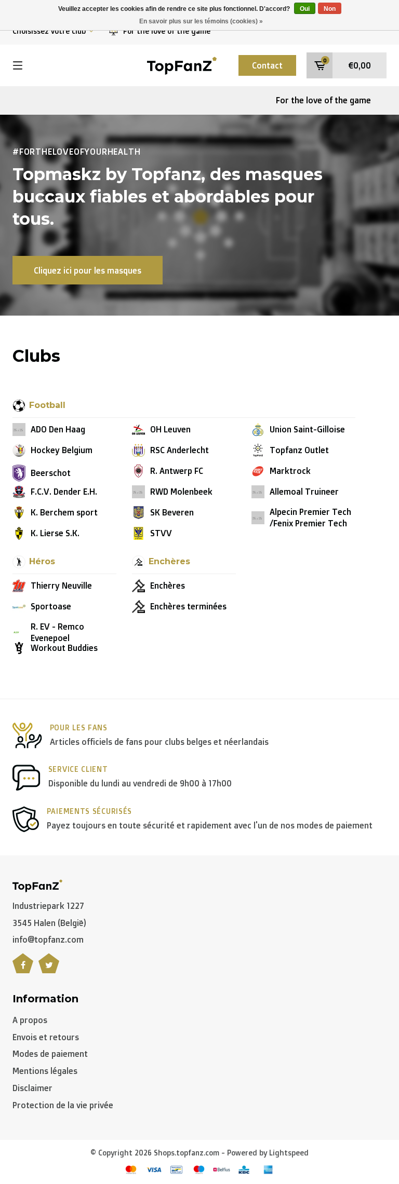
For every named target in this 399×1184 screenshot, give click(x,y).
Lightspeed (289, 1152)
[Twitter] (48, 969)
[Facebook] (22, 969)
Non (330, 8)
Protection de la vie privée (62, 1105)
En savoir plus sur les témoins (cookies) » (201, 21)
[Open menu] (17, 65)
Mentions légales (44, 1071)
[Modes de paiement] (131, 1169)
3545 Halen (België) (49, 923)
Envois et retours (45, 1037)
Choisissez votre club (49, 30)
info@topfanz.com (48, 939)
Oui (305, 8)
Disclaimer (32, 1088)
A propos (29, 1020)
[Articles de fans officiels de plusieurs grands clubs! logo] (182, 64)
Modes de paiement (50, 1054)
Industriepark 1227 (48, 906)
